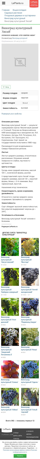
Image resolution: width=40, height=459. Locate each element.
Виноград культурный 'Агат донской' (8, 319)
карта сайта (17, 436)
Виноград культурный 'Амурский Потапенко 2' (6, 351)
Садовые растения (13, 13)
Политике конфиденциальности (25, 451)
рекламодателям (32, 437)
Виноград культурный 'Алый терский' (29, 409)
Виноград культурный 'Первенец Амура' (28, 319)
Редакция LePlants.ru (9, 226)
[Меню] (3, 3)
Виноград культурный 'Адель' (29, 380)
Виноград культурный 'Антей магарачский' (29, 289)
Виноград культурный (14, 18)
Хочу (7, 87)
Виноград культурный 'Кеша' (29, 348)
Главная (5, 10)
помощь (16, 438)
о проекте (29, 431)
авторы (28, 434)
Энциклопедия (19, 10)
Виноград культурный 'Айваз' (9, 408)
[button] (20, 62)
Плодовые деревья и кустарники (20, 15)
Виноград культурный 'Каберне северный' (9, 289)
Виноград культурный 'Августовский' (7, 259)
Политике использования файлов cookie (16, 450)
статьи (15, 433)
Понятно (20, 456)
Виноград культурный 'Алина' (9, 380)
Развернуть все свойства (12, 114)
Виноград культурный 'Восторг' (26, 259)
